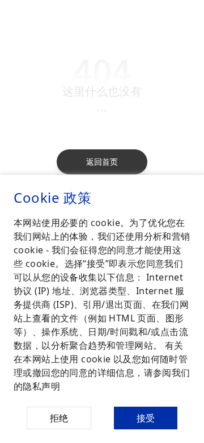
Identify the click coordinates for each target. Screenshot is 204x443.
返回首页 (102, 161)
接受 (146, 418)
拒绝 (59, 418)
